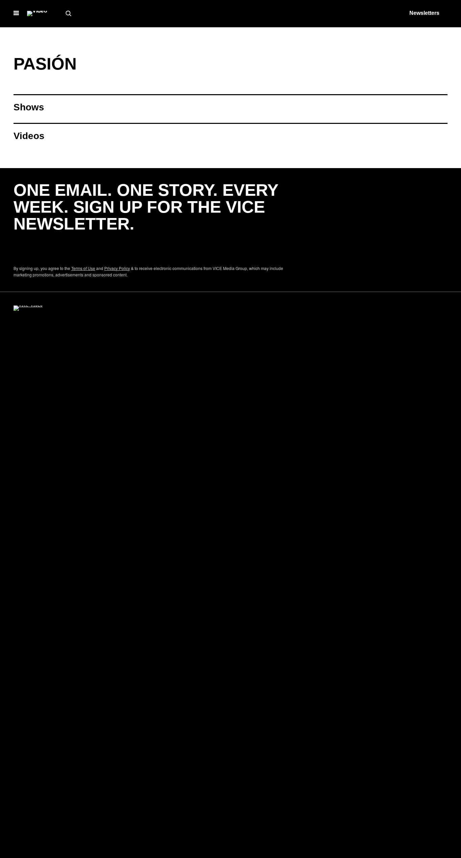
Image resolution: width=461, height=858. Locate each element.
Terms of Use (83, 268)
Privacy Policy (117, 268)
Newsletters (424, 13)
